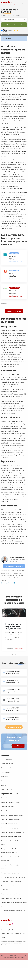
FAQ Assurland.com (7, 789)
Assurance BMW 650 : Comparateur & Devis (13, 672)
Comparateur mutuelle (7, 806)
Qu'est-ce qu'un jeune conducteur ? (11, 894)
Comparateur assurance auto (9, 798)
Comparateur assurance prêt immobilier (12, 815)
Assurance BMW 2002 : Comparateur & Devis (13, 700)
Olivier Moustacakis (17, 557)
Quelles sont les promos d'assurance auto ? (13, 911)
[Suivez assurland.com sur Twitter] (4, 924)
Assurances (4, 776)
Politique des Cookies (7, 933)
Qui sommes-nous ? (7, 759)
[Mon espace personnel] (22, 3)
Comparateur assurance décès (9, 828)
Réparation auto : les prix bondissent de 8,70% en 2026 (13, 626)
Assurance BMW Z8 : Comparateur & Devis (12, 718)
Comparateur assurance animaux (10, 819)
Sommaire (8, 38)
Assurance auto (12, 35)
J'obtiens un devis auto (14, 311)
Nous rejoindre (5, 772)
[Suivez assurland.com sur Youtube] (10, 924)
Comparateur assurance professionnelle (12, 832)
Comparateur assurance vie (9, 824)
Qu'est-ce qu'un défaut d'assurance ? (11, 882)
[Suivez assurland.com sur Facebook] (2, 924)
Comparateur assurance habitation (11, 802)
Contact (3, 785)
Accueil (3, 35)
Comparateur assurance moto (9, 811)
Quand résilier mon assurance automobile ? (13, 877)
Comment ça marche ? (7, 764)
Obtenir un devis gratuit (14, 25)
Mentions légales (6, 930)
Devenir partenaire (6, 768)
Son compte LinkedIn (7, 583)
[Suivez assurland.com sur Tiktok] (15, 924)
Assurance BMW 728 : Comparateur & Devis (13, 691)
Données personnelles (18, 930)
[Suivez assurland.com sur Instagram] (12, 924)
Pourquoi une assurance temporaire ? (11, 873)
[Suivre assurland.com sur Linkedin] (7, 924)
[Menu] (26, 3)
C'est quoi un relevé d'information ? (11, 898)
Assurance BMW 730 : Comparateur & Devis (13, 709)
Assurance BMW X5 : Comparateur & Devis (12, 682)
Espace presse (5, 781)
